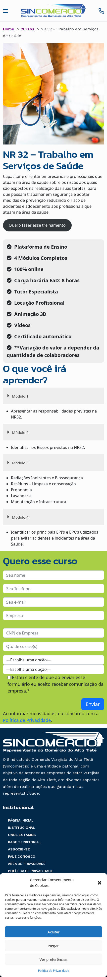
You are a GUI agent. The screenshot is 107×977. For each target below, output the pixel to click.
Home (8, 29)
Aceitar (53, 931)
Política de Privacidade (53, 971)
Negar (53, 945)
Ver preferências (53, 959)
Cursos (27, 29)
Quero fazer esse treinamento (37, 225)
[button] (99, 882)
